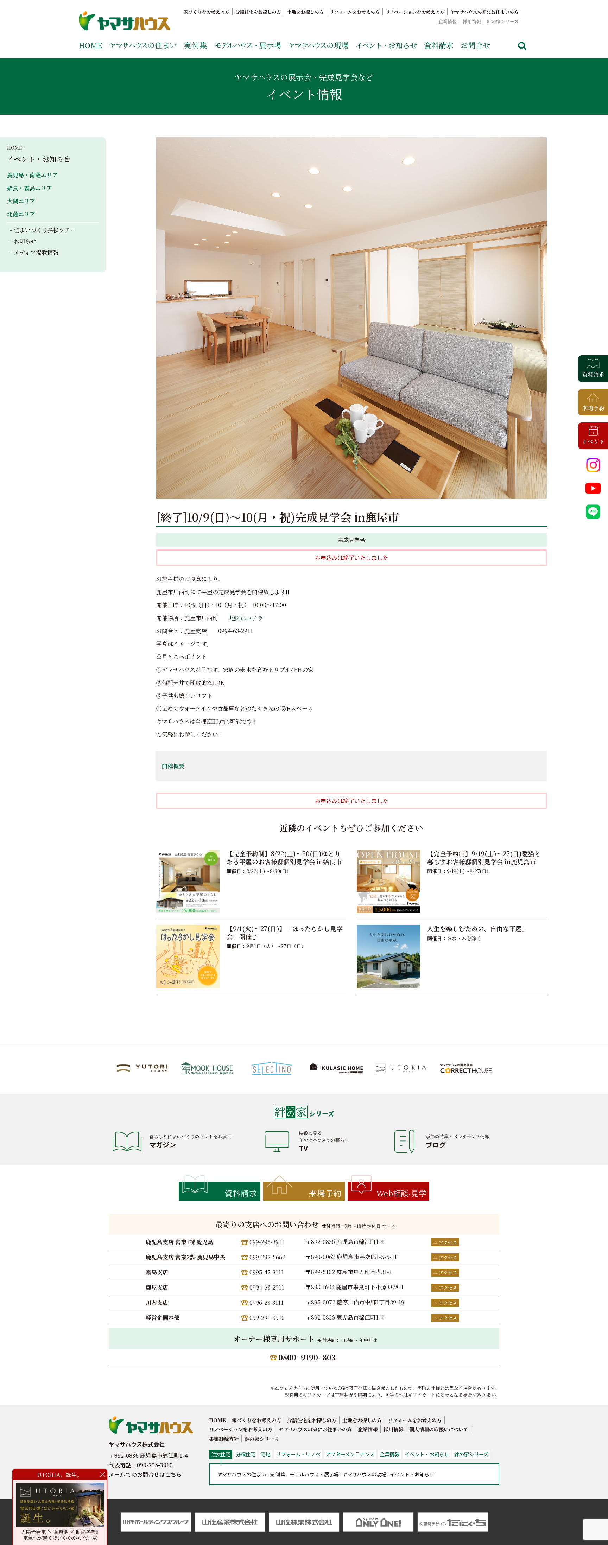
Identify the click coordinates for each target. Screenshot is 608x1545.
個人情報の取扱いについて (438, 1429)
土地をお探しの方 (305, 11)
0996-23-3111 (266, 1302)
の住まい (143, 45)
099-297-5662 (267, 1257)
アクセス (448, 1242)
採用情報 (472, 21)
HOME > (16, 147)
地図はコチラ (246, 618)
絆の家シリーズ (503, 21)
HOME (90, 45)
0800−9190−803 (307, 1357)
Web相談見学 (401, 1193)
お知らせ (386, 45)
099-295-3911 (266, 1242)
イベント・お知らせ (38, 159)
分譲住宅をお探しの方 (258, 11)
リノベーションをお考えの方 (415, 11)
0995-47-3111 (266, 1272)
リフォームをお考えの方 (355, 11)
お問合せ (475, 45)
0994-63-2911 (266, 1287)
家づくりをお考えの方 (206, 11)
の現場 (318, 45)
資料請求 (439, 45)
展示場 (247, 45)
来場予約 (325, 1193)
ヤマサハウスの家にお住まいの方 (484, 11)
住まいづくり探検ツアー (45, 230)
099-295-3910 (267, 1318)
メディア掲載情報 (36, 252)
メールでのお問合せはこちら (145, 1474)
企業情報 (447, 21)
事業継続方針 (224, 1438)
